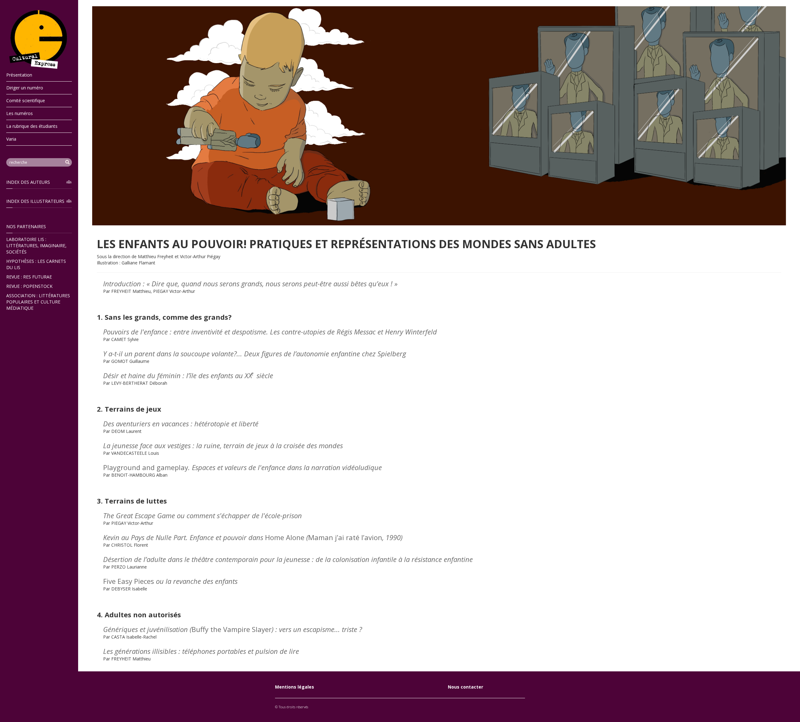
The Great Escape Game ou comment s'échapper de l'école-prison (202, 515)
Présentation (19, 75)
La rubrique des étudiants (32, 126)
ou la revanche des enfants (170, 581)
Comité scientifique (25, 100)
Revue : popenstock (29, 286)
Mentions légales (294, 687)
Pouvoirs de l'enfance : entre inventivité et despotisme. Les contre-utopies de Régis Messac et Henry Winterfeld (270, 331)
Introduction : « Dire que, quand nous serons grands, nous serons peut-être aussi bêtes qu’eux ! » (250, 283)
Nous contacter (465, 687)
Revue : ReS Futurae (29, 277)
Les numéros (19, 113)
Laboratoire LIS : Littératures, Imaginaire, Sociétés (36, 245)
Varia (11, 139)
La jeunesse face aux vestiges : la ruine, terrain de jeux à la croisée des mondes (223, 445)
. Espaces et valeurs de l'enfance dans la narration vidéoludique (242, 467)
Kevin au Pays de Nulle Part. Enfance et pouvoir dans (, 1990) (252, 537)
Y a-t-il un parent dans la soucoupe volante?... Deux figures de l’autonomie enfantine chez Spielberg (254, 353)
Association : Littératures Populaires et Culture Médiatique (38, 302)
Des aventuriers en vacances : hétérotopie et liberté (180, 423)
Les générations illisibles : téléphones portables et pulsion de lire (201, 651)
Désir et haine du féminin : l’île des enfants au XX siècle (188, 375)
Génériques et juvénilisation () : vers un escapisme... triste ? (232, 629)
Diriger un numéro (24, 88)
